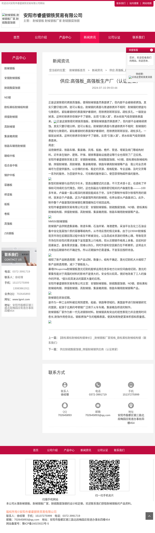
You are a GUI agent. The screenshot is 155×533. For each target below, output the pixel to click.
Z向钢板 (9, 233)
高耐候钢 (9, 126)
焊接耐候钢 (11, 116)
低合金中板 (11, 165)
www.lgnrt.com (21, 299)
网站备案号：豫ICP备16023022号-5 (27, 523)
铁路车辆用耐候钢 (15, 145)
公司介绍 (41, 37)
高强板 (8, 223)
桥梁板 (8, 194)
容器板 (8, 184)
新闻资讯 (90, 37)
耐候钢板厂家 (56, 312)
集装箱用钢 (11, 136)
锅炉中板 (9, 175)
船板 (7, 204)
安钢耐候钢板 (12, 77)
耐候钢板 (9, 68)
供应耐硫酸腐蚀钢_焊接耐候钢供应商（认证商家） (90, 349)
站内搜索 (134, 3)
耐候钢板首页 (77, 70)
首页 (16, 37)
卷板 (7, 213)
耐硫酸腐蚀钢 (12, 87)
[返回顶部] (149, 516)
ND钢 (7, 97)
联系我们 (121, 3)
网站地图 (147, 3)
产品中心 (65, 37)
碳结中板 (9, 155)
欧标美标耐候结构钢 (16, 107)
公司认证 (114, 37)
